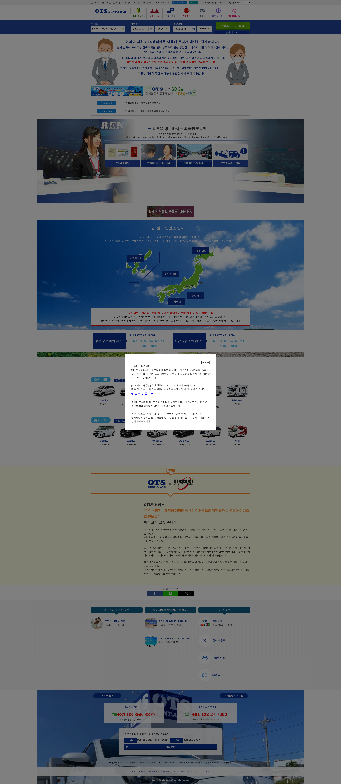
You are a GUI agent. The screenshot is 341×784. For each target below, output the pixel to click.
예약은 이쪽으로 (142, 394)
